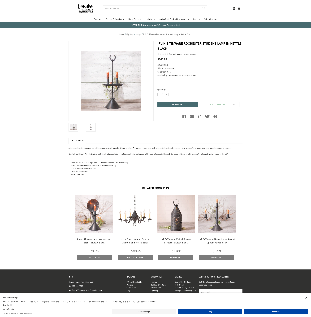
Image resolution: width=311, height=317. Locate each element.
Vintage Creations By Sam (185, 290)
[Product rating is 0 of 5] (163, 54)
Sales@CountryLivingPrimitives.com (87, 290)
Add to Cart (94, 257)
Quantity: (161, 89)
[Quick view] (91, 231)
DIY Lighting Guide (134, 282)
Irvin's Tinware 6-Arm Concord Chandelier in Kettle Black (135, 241)
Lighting (149, 19)
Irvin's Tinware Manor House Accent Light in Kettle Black (217, 241)
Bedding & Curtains (114, 19)
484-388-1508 (77, 286)
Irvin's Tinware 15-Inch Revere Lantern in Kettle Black (176, 241)
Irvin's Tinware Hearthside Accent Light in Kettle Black (94, 241)
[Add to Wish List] (97, 231)
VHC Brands (179, 285)
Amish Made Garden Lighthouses (173, 19)
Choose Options (135, 257)
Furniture (97, 19)
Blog (128, 290)
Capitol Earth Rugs (183, 282)
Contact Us (131, 287)
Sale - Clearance (210, 19)
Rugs (195, 19)
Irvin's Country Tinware (184, 287)
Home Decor (133, 19)
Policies (129, 285)
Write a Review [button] (189, 54)
